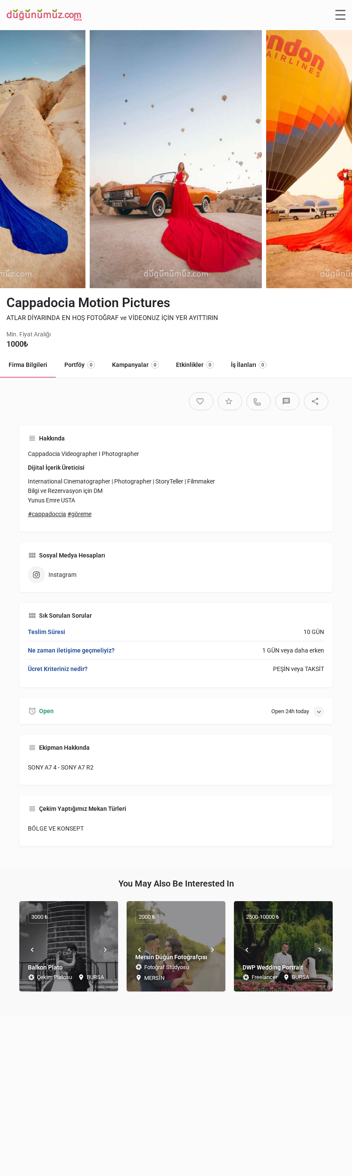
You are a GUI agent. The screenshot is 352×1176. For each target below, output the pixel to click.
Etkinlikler (193, 364)
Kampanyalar (134, 364)
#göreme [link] (79, 514)
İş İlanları (247, 364)
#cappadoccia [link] (47, 514)
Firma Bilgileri (28, 364)
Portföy (78, 364)
